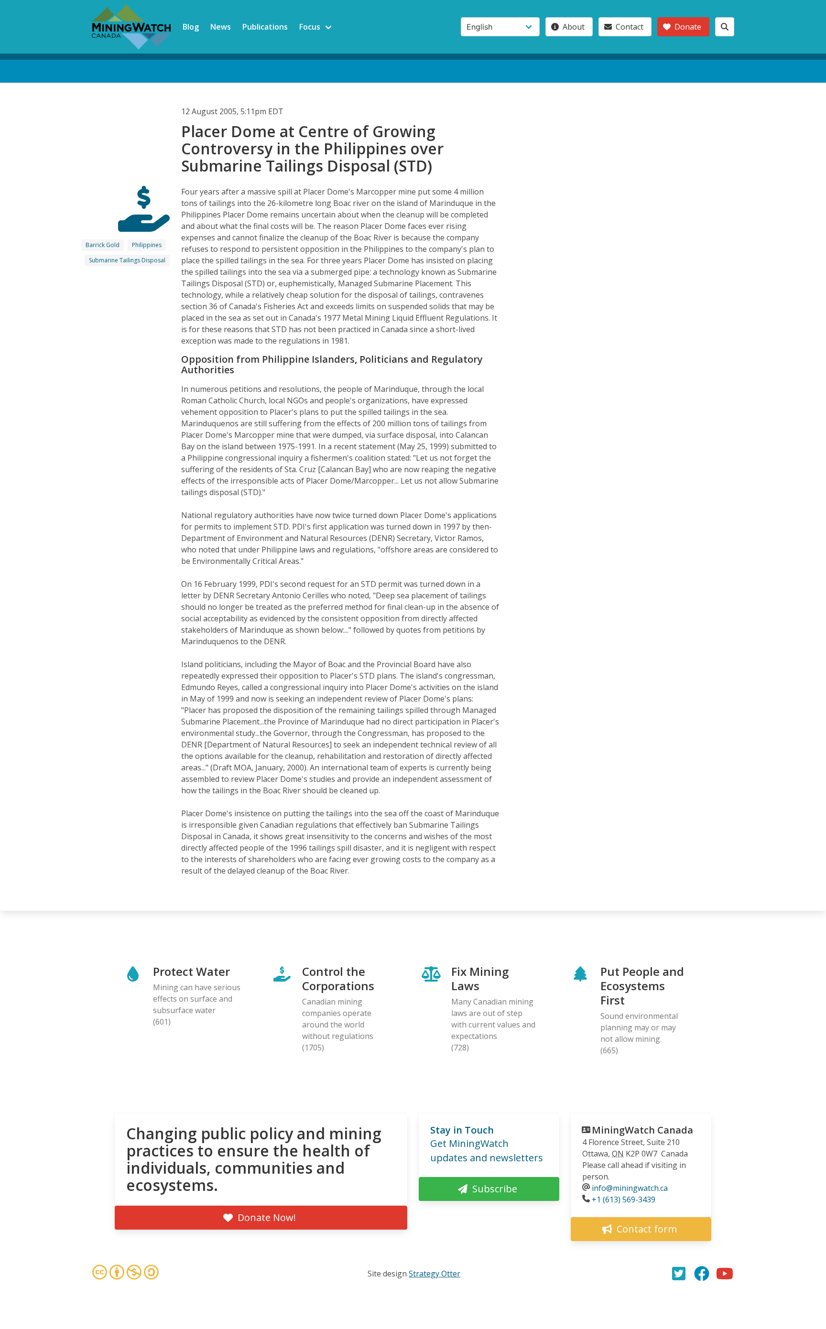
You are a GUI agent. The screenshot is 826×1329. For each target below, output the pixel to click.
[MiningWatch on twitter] (678, 1273)
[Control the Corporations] (144, 223)
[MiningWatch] (131, 27)
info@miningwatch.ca (630, 1188)
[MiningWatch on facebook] (701, 1273)
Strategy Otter (434, 1273)
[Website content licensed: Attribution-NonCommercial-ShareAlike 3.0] (125, 1273)
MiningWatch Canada (642, 1130)
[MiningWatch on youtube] (724, 1273)
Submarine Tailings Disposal (127, 260)
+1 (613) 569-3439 (623, 1199)
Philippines (147, 245)
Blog (191, 27)
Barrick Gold (103, 245)
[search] (724, 26)
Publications (265, 27)
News (220, 27)
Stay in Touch (462, 1130)
